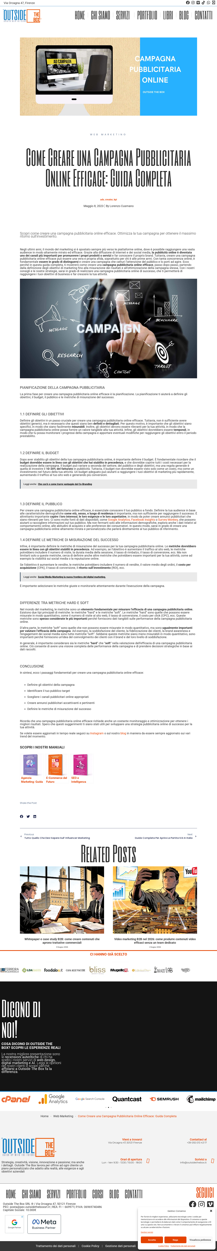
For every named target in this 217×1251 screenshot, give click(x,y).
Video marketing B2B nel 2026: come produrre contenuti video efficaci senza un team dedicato (155, 940)
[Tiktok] (203, 2)
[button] (211, 1210)
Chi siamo (100, 14)
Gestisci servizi (147, 1232)
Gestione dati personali (120, 1246)
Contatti (204, 14)
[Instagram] (193, 2)
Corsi (97, 1193)
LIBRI (168, 14)
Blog (184, 14)
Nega (175, 1240)
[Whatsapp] (208, 2)
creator (109, 199)
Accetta (152, 1240)
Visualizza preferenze (200, 1240)
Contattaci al (198, 1139)
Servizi (123, 14)
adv (102, 199)
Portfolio (147, 14)
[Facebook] (188, 2)
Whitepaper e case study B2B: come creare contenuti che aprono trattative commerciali (62, 940)
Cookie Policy (163, 1246)
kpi (115, 199)
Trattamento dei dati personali (182, 1246)
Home (80, 14)
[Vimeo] (198, 2)
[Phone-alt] (214, 2)
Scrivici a (201, 1159)
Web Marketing (63, 1116)
